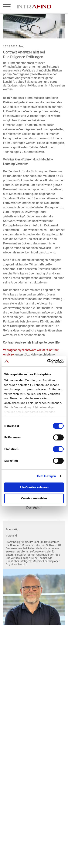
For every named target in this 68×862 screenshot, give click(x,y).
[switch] (58, 437)
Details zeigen (46, 476)
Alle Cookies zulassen (34, 487)
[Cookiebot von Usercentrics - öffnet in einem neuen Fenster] (48, 361)
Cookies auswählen (34, 498)
